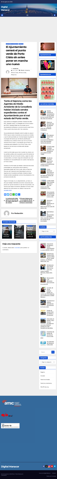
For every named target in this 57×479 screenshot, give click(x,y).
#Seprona (13, 74)
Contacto (54, 473)
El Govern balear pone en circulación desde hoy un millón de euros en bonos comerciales (25, 200)
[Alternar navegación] (27, 15)
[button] (52, 15)
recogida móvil (7, 190)
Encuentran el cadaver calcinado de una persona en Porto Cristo (47, 303)
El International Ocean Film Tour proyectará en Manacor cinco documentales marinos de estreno (47, 138)
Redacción (15, 68)
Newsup (20, 474)
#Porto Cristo (14, 72)
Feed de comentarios (46, 383)
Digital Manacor (10, 466)
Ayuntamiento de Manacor (12, 43)
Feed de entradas (45, 379)
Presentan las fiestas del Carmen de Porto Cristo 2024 (47, 335)
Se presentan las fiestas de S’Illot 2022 (50, 343)
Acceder (43, 376)
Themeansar (4, 475)
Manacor (21, 43)
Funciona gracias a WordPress (8, 474)
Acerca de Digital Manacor (45, 473)
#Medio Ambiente (25, 70)
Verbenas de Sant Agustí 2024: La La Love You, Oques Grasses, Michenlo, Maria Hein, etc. (47, 269)
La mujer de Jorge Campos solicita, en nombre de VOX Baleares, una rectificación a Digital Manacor (47, 292)
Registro (43, 372)
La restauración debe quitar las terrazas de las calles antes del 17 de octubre (12, 200)
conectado (17, 247)
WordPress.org (45, 387)
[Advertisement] (28, 27)
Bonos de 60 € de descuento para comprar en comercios (47, 281)
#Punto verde (22, 72)
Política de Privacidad (51, 476)
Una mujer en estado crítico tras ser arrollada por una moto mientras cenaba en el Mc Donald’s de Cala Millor (47, 323)
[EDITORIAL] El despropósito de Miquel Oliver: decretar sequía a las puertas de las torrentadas (47, 216)
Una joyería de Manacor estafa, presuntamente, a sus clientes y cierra (47, 247)
